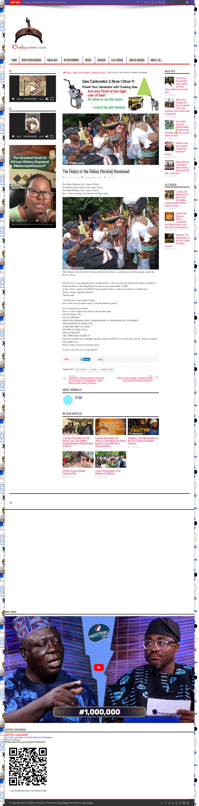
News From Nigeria (31, 60)
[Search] (187, 2)
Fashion (101, 60)
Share (86, 359)
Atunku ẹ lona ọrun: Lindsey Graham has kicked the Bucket (176, 148)
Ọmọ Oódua (63, 803)
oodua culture (106, 369)
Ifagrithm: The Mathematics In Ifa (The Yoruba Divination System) (50, 2)
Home (14, 60)
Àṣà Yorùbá (81, 369)
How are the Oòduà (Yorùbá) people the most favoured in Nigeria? (135, 378)
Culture (99, 177)
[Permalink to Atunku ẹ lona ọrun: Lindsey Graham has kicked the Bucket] (169, 150)
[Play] (13, 98)
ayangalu (76, 177)
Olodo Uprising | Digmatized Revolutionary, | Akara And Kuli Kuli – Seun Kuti (177, 167)
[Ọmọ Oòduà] (28, 48)
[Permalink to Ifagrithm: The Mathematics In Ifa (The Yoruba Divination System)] (143, 434)
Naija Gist (52, 60)
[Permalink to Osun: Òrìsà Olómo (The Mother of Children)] (110, 467)
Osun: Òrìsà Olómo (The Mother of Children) (107, 472)
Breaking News (98, 72)
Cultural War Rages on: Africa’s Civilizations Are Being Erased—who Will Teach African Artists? (110, 442)
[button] (32, 89)
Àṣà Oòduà (117, 60)
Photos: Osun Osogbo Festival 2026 (73, 472)
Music (88, 60)
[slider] (30, 99)
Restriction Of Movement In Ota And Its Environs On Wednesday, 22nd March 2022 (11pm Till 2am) (86, 379)
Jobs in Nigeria (137, 60)
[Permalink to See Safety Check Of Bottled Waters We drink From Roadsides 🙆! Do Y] (169, 128)
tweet (66, 359)
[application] (32, 88)
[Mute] (47, 98)
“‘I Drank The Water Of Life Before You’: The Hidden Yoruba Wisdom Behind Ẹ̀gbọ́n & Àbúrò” (77, 442)
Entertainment (71, 60)
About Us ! (156, 60)
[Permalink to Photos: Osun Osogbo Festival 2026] (78, 467)
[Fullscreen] (51, 98)
